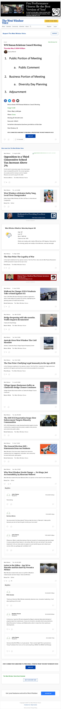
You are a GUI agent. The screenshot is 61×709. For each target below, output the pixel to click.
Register (49, 26)
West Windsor (7, 153)
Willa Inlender (10, 595)
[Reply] (9, 139)
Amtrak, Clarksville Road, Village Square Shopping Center (19, 345)
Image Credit (11, 108)
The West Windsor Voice (21, 177)
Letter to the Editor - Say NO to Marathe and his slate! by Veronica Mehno (19, 567)
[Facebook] (5, 100)
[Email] (17, 100)
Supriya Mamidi (12, 51)
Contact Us (27, 705)
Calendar (8, 26)
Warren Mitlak (7, 325)
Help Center (34, 705)
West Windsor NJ (52, 42)
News (3, 26)
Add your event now (30, 680)
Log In (55, 26)
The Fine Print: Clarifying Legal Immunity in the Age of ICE (29, 363)
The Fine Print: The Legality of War (19, 257)
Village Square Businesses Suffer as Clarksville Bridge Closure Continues (20, 386)
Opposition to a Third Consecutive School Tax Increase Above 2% (16, 161)
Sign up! (30, 136)
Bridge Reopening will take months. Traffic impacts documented (19, 318)
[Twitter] (9, 100)
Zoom (14, 114)
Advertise (21, 26)
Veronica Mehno (8, 177)
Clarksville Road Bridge (10, 323)
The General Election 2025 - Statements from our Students (17, 447)
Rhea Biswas (7, 264)
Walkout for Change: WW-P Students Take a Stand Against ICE (20, 292)
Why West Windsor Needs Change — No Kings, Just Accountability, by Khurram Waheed (26, 473)
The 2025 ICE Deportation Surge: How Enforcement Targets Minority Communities (20, 420)
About (27, 26)
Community (15, 26)
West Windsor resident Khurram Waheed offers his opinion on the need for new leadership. (27, 477)
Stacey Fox (7, 203)
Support (54, 33)
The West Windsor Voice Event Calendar (14, 676)
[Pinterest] (13, 100)
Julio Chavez (15, 494)
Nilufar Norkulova (8, 303)
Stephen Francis (16, 613)
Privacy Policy (34, 707)
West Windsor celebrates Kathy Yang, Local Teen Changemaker (20, 194)
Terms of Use (27, 707)
